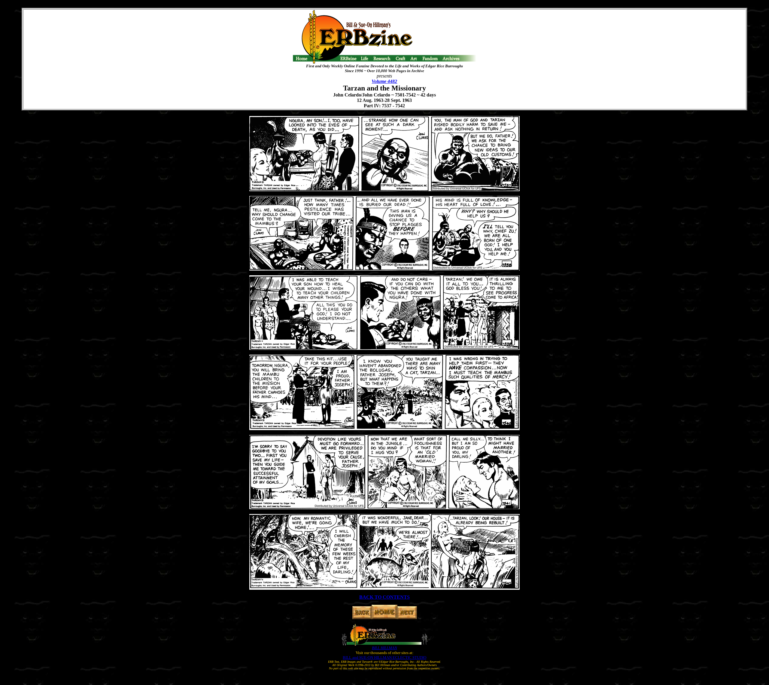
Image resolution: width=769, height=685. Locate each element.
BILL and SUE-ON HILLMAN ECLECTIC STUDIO (384, 657)
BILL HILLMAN (384, 648)
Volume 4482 (384, 81)
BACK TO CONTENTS (384, 597)
